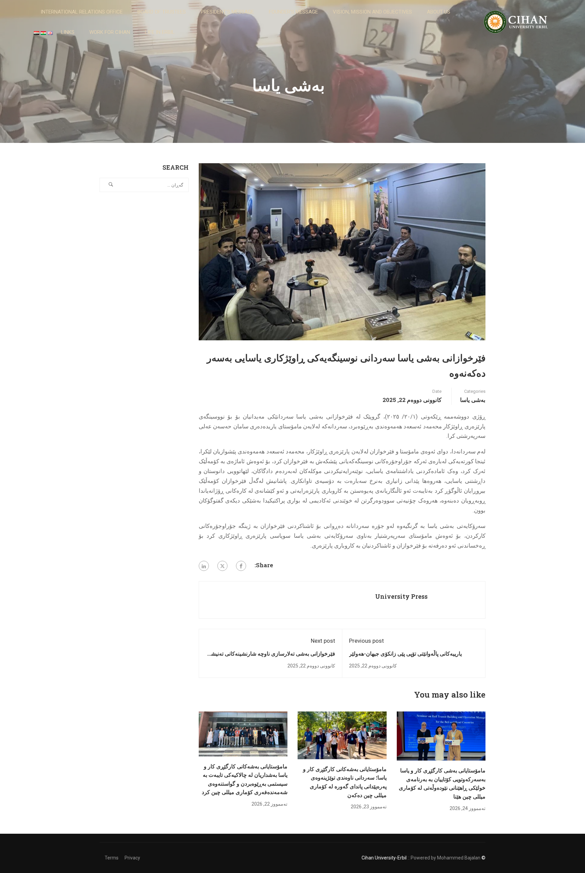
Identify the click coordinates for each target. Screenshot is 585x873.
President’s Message (227, 12)
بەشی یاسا (472, 400)
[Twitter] (222, 566)
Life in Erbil (160, 32)
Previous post (366, 640)
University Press (401, 596)
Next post (323, 640)
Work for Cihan (109, 32)
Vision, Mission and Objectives (372, 12)
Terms (111, 857)
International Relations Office (82, 12)
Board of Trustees (161, 12)
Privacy (132, 857)
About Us (438, 12)
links (67, 32)
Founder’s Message (293, 12)
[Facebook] (241, 566)
